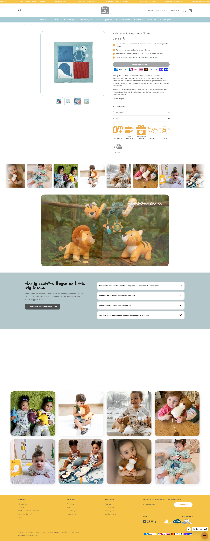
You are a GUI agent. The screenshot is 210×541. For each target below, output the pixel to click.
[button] (59, 101)
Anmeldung (183, 505)
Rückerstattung (29, 532)
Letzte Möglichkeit (104, 20)
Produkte (43, 20)
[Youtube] (152, 521)
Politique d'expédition (40, 532)
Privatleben (20, 532)
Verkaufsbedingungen (53, 532)
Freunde (152, 20)
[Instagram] (148, 521)
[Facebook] (144, 521)
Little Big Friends (33, 535)
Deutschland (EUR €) (156, 10)
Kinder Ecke (139, 20)
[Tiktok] (155, 521)
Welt (56, 20)
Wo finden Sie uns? (25, 514)
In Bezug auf (165, 20)
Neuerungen (86, 20)
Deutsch (173, 10)
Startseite (20, 25)
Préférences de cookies (72, 532)
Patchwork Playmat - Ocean (32, 25)
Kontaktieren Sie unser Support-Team (43, 306)
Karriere (21, 507)
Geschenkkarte (123, 20)
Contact (21, 517)
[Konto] (184, 10)
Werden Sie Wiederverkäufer (28, 511)
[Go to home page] (105, 10)
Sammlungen (70, 20)
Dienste (63, 532)
